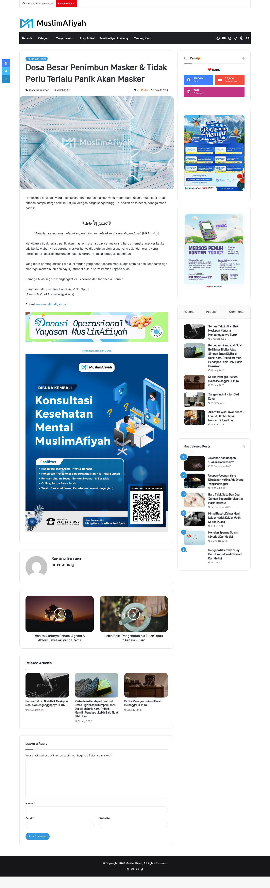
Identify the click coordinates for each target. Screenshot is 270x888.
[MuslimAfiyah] (53, 23)
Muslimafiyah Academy (114, 38)
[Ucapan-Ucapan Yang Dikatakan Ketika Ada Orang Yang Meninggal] (194, 481)
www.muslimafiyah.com (52, 304)
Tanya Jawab (64, 38)
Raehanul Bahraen (38, 89)
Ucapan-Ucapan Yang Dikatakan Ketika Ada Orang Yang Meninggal (226, 480)
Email (30, 818)
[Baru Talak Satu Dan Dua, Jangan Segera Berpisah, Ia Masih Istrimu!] (194, 500)
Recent (189, 312)
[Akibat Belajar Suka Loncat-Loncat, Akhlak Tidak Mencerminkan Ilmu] (194, 417)
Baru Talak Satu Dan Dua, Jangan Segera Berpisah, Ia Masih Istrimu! (225, 499)
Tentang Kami (142, 38)
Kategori (43, 38)
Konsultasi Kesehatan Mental (96, 350)
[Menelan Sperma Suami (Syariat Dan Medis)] (194, 538)
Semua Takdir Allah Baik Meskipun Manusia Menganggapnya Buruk (223, 330)
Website (104, 818)
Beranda (27, 38)
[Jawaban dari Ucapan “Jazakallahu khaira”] (194, 463)
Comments (236, 312)
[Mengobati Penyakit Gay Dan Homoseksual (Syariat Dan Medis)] (194, 555)
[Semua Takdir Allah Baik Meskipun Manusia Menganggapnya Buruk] (47, 685)
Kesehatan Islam (36, 58)
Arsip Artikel (87, 38)
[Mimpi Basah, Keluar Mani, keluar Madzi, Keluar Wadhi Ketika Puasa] (194, 519)
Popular (211, 312)
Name (30, 803)
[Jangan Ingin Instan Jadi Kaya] (194, 399)
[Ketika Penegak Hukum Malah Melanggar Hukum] (146, 685)
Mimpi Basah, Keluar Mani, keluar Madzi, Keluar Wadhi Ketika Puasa (224, 518)
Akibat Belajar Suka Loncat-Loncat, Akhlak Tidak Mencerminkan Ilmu (226, 416)
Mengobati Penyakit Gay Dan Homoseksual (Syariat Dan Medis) (225, 554)
